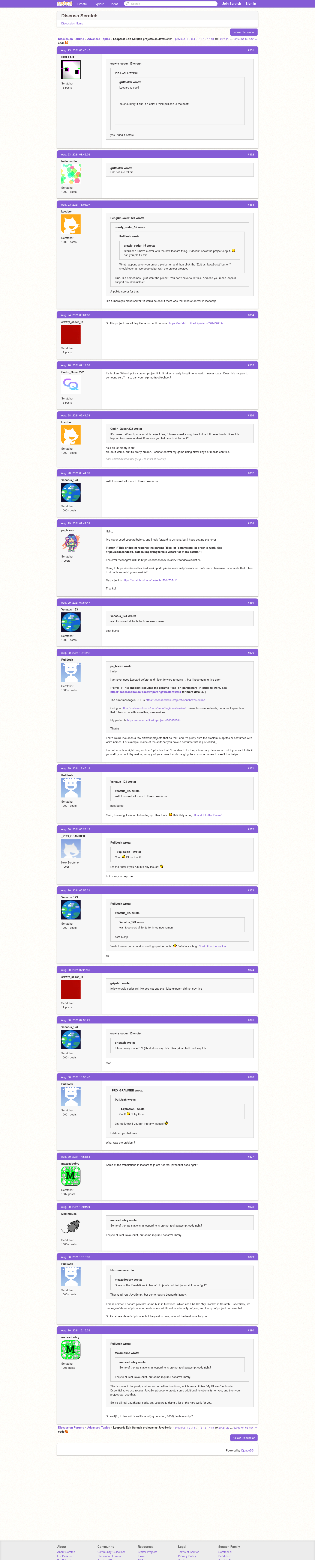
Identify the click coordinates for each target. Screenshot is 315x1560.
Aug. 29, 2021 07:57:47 (75, 602)
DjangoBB (247, 1450)
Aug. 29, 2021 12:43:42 (75, 653)
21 (223, 39)
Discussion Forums (71, 39)
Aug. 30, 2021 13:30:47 (75, 1077)
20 (220, 39)
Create (82, 4)
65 (246, 39)
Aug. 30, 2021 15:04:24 (75, 1207)
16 (204, 39)
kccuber (66, 211)
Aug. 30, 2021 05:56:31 (75, 890)
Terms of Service (188, 1552)
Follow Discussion (244, 32)
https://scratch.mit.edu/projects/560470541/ (150, 580)
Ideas (114, 4)
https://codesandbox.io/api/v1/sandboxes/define (175, 700)
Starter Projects (147, 1552)
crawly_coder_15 (72, 322)
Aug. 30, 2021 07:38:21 (75, 1020)
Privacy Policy (187, 1556)
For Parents (64, 1556)
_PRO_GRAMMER (73, 836)
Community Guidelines (112, 1552)
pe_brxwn (67, 530)
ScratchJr (224, 1556)
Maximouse (68, 1214)
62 (235, 39)
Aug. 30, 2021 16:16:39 (75, 1330)
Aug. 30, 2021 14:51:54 (75, 1157)
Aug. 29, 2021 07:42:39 (75, 523)
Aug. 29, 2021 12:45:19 (75, 768)
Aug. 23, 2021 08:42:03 (75, 154)
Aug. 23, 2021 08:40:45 (75, 50)
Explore (98, 4)
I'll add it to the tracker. (208, 815)
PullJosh (67, 659)
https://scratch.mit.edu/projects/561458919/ (196, 323)
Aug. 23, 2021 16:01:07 (75, 204)
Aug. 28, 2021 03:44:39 (75, 473)
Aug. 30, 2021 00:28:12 (75, 829)
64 (242, 39)
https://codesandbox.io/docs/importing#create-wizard (145, 692)
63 (238, 39)
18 (212, 39)
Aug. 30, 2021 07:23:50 (75, 970)
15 (200, 39)
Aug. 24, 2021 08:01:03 (75, 315)
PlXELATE (68, 57)
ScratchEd (224, 1552)
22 (227, 39)
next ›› (253, 39)
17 (208, 39)
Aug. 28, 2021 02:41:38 (75, 415)
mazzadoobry (70, 1163)
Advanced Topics (98, 39)
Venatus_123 (69, 480)
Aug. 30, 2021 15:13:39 (75, 1257)
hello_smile (69, 161)
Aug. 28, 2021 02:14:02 (75, 365)
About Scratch (66, 1552)
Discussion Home (72, 23)
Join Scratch (231, 3)
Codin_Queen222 (72, 372)
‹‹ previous (179, 39)
